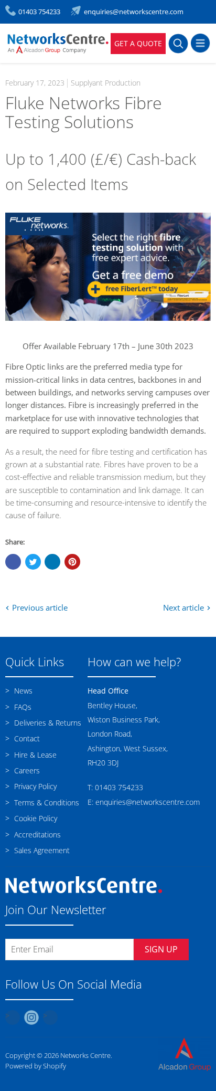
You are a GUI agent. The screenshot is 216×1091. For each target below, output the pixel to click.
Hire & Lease (34, 755)
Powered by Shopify (35, 1066)
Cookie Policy (34, 818)
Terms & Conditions (45, 802)
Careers (26, 770)
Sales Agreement (41, 850)
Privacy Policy (34, 786)
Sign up (161, 949)
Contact (26, 738)
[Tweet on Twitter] (33, 562)
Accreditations (36, 835)
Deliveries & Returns (46, 723)
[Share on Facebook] (13, 562)
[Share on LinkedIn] (52, 562)
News (22, 691)
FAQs (21, 707)
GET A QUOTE (138, 43)
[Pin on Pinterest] (72, 562)
